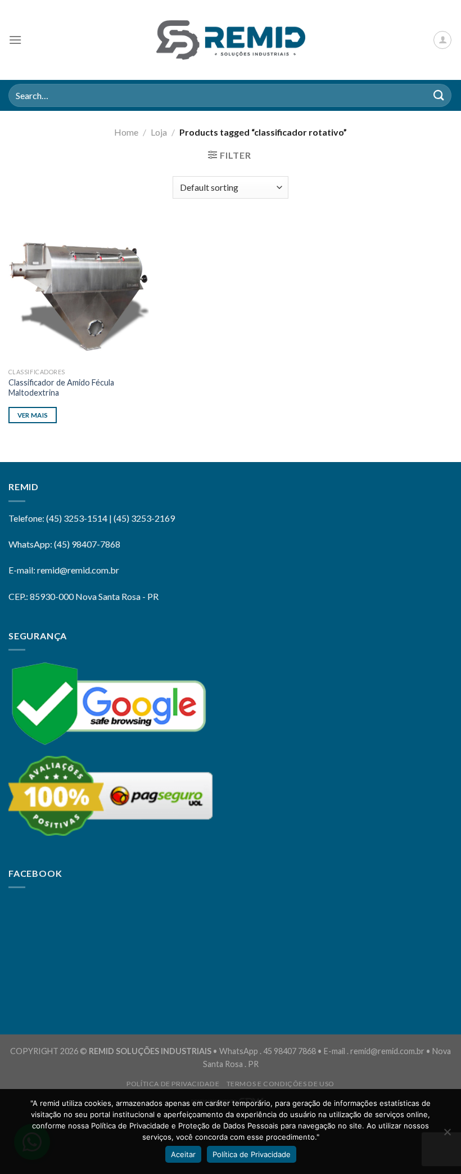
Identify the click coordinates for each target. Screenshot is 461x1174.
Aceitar (183, 1154)
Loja (159, 132)
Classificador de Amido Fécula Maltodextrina (61, 388)
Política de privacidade (172, 1083)
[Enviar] (439, 95)
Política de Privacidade (252, 1154)
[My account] (442, 40)
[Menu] (15, 39)
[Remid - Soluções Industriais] (230, 40)
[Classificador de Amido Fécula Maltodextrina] (78, 291)
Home (126, 132)
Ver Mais (32, 415)
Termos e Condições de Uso (281, 1083)
